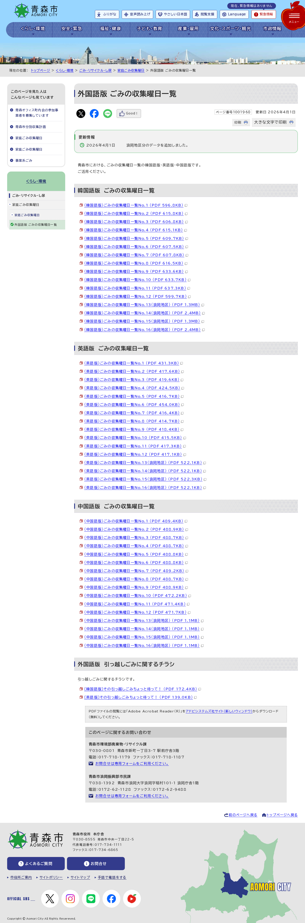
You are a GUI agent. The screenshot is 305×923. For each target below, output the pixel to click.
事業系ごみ (23, 160)
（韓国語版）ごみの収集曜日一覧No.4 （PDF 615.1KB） (133, 230)
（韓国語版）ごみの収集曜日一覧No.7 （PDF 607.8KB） (134, 255)
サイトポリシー (51, 877)
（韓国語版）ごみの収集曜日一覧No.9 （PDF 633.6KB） (134, 271)
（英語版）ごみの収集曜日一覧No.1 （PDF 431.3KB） (131, 363)
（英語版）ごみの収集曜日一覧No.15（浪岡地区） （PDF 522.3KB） (143, 479)
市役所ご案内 (21, 877)
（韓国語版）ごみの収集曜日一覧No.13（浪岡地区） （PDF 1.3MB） (142, 304)
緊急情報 (266, 14)
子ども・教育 (149, 28)
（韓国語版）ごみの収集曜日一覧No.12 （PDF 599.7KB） (135, 296)
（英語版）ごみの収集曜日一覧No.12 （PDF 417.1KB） (133, 454)
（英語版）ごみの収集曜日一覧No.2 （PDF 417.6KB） (132, 371)
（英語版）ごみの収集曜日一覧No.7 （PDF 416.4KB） (132, 413)
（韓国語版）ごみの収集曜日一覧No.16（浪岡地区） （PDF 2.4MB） (142, 329)
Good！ (132, 113)
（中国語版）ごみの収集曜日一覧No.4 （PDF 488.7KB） (134, 546)
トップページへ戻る (282, 815)
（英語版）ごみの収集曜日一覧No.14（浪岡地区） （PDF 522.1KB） (143, 471)
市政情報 (272, 28)
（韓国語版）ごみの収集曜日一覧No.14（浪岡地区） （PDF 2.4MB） (142, 313)
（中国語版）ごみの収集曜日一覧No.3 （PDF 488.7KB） (134, 537)
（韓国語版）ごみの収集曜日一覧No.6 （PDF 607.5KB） (134, 246)
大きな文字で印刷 (270, 122)
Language (237, 14)
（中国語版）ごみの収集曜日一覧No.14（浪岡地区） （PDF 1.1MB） (142, 629)
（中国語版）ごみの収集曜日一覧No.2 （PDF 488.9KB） (134, 529)
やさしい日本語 (175, 14)
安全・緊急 (71, 28)
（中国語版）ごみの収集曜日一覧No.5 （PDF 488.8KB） (134, 554)
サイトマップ (80, 877)
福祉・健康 (110, 28)
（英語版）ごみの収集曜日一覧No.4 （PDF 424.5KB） (132, 388)
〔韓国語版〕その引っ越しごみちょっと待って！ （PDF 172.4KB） (140, 689)
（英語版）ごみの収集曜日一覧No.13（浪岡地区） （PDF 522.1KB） (143, 462)
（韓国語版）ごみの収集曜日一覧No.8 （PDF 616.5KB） (134, 263)
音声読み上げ (140, 14)
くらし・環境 (33, 28)
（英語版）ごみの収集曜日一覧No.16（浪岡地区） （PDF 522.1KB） (143, 487)
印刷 (237, 122)
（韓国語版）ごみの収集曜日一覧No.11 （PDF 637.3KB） (135, 288)
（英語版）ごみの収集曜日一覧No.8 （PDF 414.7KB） (132, 421)
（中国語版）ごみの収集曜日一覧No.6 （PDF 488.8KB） (134, 562)
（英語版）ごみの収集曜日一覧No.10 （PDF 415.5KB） (133, 437)
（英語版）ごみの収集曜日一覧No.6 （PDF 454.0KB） (132, 404)
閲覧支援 (207, 14)
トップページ (40, 70)
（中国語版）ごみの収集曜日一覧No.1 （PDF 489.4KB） (134, 521)
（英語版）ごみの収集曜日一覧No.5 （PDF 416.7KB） (132, 396)
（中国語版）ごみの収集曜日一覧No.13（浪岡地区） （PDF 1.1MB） (142, 620)
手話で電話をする (112, 877)
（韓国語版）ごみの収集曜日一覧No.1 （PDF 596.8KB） (134, 205)
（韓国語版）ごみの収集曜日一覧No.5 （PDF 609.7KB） (134, 238)
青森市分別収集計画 (30, 126)
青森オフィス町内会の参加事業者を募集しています (36, 112)
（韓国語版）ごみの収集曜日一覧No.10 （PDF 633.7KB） (135, 279)
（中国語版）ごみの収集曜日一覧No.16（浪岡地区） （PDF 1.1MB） (142, 645)
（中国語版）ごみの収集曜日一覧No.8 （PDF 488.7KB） (134, 579)
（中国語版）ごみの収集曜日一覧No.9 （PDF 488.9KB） (134, 587)
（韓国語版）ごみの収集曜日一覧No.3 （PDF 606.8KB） (134, 222)
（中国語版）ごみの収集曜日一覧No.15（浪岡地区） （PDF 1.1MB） (142, 637)
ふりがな (109, 14)
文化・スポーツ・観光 (230, 28)
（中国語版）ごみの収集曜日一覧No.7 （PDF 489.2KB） (134, 571)
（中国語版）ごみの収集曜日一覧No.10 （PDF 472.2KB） (135, 595)
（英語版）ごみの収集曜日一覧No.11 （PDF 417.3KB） (133, 446)
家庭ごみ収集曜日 (131, 70)
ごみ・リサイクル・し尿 (95, 70)
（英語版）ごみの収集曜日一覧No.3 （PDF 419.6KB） (132, 379)
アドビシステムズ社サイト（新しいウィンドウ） (219, 711)
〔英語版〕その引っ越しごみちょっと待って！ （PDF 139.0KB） (138, 697)
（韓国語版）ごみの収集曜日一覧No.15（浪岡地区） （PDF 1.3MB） (142, 321)
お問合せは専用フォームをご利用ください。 (132, 763)
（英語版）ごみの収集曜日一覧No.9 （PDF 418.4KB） (132, 429)
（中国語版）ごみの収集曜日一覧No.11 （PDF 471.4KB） (135, 604)
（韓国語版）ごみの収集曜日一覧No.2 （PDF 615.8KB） (134, 213)
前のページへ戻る (243, 815)
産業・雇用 (188, 28)
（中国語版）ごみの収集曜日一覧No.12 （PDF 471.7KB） (135, 612)
